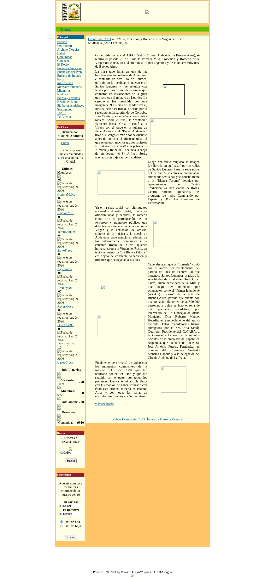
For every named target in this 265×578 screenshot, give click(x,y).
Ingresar (66, 29)
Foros (61, 79)
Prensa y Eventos (68, 98)
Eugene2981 (65, 213)
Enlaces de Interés (69, 75)
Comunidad (64, 57)
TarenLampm (66, 232)
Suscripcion (64, 109)
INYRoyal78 (66, 344)
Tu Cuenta (64, 116)
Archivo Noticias (68, 49)
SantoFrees (64, 250)
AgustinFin (64, 269)
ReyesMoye (65, 306)
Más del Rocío (104, 404)
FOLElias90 (65, 325)
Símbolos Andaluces (70, 105)
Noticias (62, 94)
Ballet (61, 53)
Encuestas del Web (69, 72)
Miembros (63, 90)
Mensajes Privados (69, 87)
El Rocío (63, 64)
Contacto (63, 60)
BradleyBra (64, 288)
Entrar (65, 143)
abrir (61, 157)
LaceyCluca (65, 362)
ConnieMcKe (66, 194)
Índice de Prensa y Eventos (164, 419)
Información (65, 83)
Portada (62, 42)
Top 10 (61, 113)
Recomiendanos (67, 101)
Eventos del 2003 (99, 39)
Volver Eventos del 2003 (128, 419)
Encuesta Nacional (69, 68)
